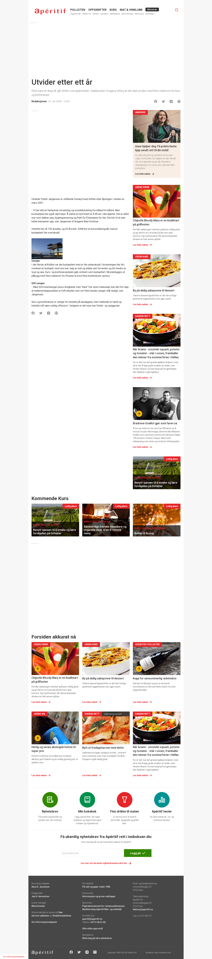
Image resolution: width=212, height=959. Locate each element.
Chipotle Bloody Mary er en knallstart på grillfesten (156, 222)
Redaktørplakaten (62, 915)
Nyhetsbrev (115, 14)
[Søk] (177, 10)
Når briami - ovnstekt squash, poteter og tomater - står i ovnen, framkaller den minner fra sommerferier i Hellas (156, 353)
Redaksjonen (39, 101)
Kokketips (149, 14)
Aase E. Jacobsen (41, 887)
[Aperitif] (50, 12)
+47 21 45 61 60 (98, 922)
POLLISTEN (77, 9)
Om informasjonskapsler (44, 922)
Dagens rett (75, 14)
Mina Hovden (38, 906)
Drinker (95, 14)
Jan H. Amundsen (40, 896)
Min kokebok (127, 14)
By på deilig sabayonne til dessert (153, 290)
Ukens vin (86, 14)
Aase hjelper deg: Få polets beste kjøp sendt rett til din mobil (156, 148)
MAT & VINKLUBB (131, 9)
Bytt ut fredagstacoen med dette (103, 747)
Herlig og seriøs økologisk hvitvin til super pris (54, 749)
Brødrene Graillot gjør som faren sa (155, 423)
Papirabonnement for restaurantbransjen (103, 906)
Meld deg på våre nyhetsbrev (97, 938)
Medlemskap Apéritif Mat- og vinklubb (102, 909)
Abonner (152, 9)
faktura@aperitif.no (143, 909)
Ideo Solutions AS (162, 953)
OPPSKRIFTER (97, 9)
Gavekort (104, 14)
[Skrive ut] (179, 101)
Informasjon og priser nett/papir (98, 896)
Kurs (113, 9)
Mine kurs (139, 14)
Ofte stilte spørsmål (92, 928)
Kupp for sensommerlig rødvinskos (154, 678)
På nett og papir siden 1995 (96, 887)
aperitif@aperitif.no (92, 919)
